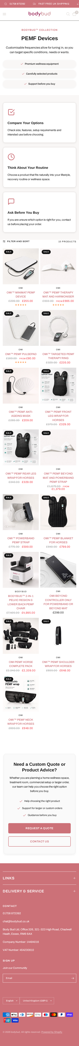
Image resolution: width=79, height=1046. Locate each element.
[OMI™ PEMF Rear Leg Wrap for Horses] (21, 447)
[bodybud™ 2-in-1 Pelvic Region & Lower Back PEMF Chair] (21, 570)
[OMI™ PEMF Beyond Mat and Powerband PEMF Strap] (58, 447)
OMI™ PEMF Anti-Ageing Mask (21, 414)
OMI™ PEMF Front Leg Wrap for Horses (58, 416)
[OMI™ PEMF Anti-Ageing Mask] (21, 386)
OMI (21, 288)
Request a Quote (39, 828)
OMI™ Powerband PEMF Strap (20, 540)
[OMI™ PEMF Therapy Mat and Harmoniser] (58, 266)
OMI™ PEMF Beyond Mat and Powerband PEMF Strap (58, 477)
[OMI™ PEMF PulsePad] (21, 328)
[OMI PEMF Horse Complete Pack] (21, 636)
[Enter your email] (72, 978)
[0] (73, 14)
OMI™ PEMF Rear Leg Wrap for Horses (21, 475)
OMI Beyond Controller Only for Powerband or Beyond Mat (58, 602)
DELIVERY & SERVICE (23, 891)
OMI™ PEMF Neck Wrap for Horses (20, 721)
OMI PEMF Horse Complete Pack (21, 664)
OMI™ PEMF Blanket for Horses (58, 540)
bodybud (21, 591)
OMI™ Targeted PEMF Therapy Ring (58, 356)
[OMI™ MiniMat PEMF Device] (21, 266)
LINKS (9, 878)
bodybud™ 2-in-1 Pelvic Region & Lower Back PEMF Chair (21, 602)
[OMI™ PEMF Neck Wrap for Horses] (21, 694)
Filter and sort (18, 241)
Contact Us (39, 841)
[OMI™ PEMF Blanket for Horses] (58, 512)
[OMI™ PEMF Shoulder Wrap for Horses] (58, 636)
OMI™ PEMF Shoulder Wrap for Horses (58, 664)
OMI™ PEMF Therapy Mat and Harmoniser (58, 294)
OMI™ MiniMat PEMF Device (21, 294)
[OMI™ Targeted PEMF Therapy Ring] (58, 328)
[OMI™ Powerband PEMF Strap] (21, 512)
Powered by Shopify (51, 1032)
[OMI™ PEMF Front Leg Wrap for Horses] (58, 386)
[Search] (68, 14)
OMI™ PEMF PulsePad (21, 354)
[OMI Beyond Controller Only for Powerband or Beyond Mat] (58, 570)
